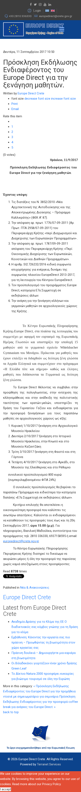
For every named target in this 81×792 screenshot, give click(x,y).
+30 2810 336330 (20, 16)
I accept (5, 789)
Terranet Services (49, 764)
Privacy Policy (51, 784)
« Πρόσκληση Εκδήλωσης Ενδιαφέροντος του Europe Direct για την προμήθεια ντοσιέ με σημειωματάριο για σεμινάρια (39, 691)
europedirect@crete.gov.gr (55, 16)
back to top (11, 712)
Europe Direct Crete (31, 93)
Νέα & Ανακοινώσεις (34, 587)
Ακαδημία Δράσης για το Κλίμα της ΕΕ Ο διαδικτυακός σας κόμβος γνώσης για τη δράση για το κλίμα (44, 627)
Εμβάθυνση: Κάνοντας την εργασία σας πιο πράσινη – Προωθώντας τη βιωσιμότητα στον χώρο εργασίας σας (43, 642)
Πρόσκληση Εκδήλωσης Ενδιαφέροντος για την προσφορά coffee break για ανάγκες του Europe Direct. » (40, 702)
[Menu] (61, 29)
